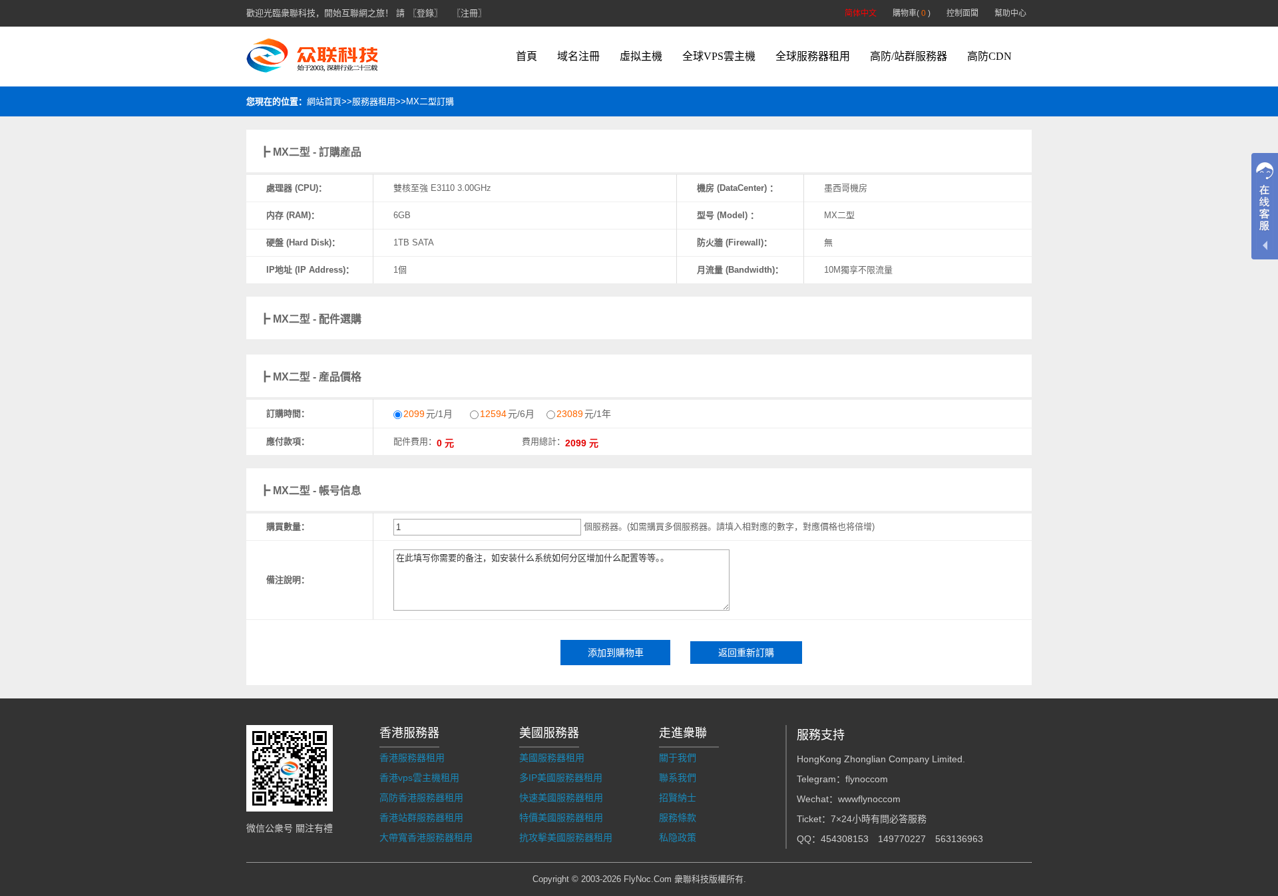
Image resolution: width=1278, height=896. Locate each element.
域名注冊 (578, 56)
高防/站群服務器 (908, 56)
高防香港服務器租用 (421, 797)
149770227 (902, 838)
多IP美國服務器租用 (560, 777)
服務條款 (677, 817)
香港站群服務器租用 (421, 817)
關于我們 (677, 757)
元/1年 (583, 413)
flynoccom (866, 779)
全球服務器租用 (812, 56)
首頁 (526, 56)
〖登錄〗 (425, 13)
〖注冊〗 (469, 13)
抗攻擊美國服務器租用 (565, 837)
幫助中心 (1010, 13)
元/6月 (507, 413)
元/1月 (428, 413)
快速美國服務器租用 (561, 797)
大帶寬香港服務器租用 (426, 837)
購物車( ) (912, 13)
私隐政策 (677, 837)
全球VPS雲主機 (718, 56)
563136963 (959, 838)
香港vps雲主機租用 (419, 777)
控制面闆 (962, 13)
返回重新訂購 (746, 652)
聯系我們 (677, 777)
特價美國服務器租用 (561, 817)
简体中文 (861, 13)
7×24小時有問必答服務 (879, 819)
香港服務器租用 (412, 757)
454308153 (845, 838)
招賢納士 (677, 797)
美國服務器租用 (551, 757)
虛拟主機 (641, 56)
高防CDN (989, 56)
